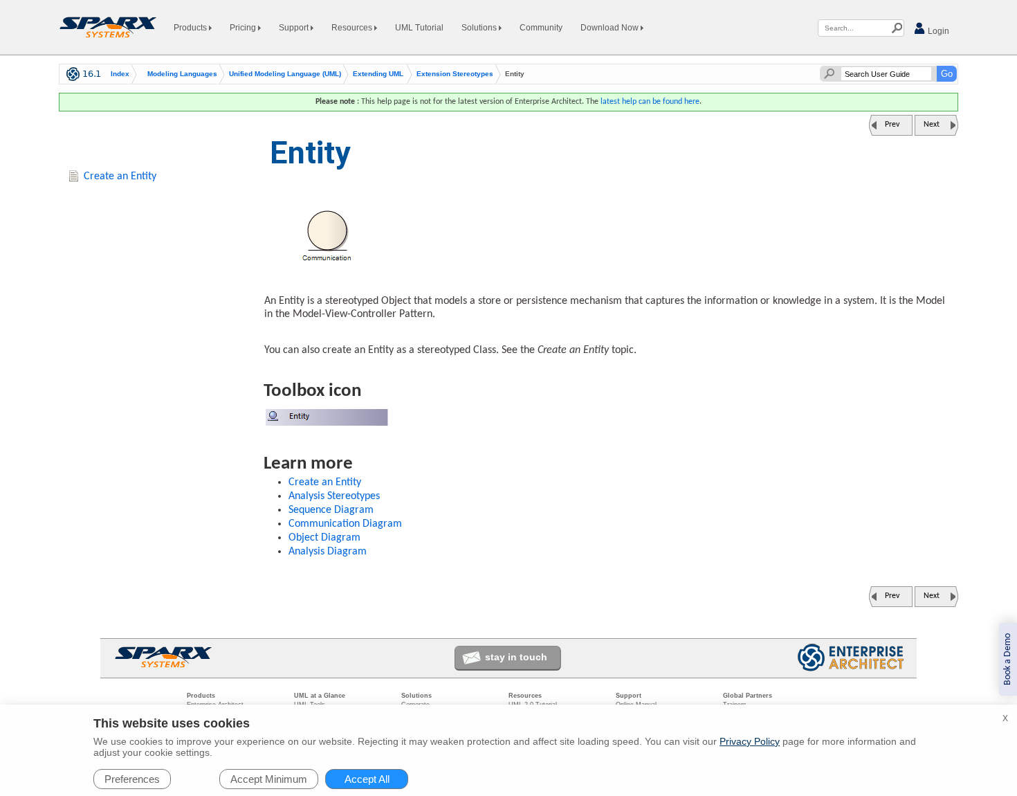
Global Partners (747, 695)
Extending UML (378, 74)
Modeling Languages (182, 74)
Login (937, 31)
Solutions (480, 28)
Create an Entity (324, 482)
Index (120, 74)
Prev (892, 124)
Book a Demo (1007, 659)
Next (932, 124)
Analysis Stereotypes (334, 496)
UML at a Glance (319, 695)
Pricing (244, 28)
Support (295, 28)
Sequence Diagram (331, 510)
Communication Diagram (345, 524)
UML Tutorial (419, 28)
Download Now (610, 28)
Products (191, 28)
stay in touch (516, 656)
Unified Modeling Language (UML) (285, 74)
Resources (352, 28)
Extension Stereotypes (454, 74)
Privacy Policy (750, 741)
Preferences (132, 779)
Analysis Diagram (327, 551)
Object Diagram (324, 537)
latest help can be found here (650, 102)
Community (541, 28)
